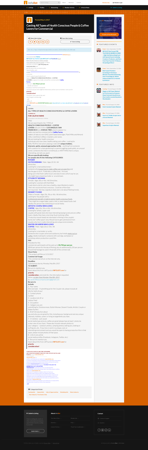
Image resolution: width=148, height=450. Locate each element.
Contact (79, 2)
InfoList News (85, 7)
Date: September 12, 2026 (114, 68)
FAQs (72, 422)
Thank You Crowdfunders (77, 427)
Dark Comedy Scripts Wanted (112, 107)
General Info (40, 392)
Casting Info (31, 392)
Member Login (118, 2)
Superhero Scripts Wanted (111, 125)
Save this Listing (67, 38)
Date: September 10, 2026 (114, 49)
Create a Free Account (109, 34)
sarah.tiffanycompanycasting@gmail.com (44, 280)
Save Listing (76, 41)
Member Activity (69, 7)
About (64, 2)
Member (114, 443)
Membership (105, 2)
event (104, 49)
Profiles (42, 7)
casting (105, 89)
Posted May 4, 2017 (42, 20)
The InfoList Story (55, 418)
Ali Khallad (121, 443)
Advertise (71, 2)
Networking (54, 7)
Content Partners (55, 427)
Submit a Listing (117, 7)
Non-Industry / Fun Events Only (38, 394)
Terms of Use (56, 443)
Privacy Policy (47, 443)
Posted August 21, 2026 (112, 104)
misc (104, 104)
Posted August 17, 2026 (112, 113)
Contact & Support (104, 418)
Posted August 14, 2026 (114, 89)
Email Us (102, 423)
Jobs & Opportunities (52, 392)
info (32, 2)
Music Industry (74, 392)
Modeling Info (64, 392)
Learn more (35, 431)
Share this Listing (35, 38)
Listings (30, 7)
